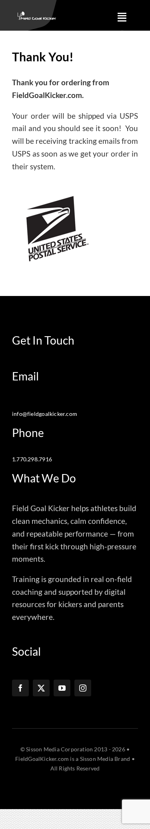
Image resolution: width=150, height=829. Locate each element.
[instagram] (82, 688)
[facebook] (20, 688)
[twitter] (41, 688)
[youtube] (62, 688)
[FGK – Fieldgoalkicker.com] (37, 15)
